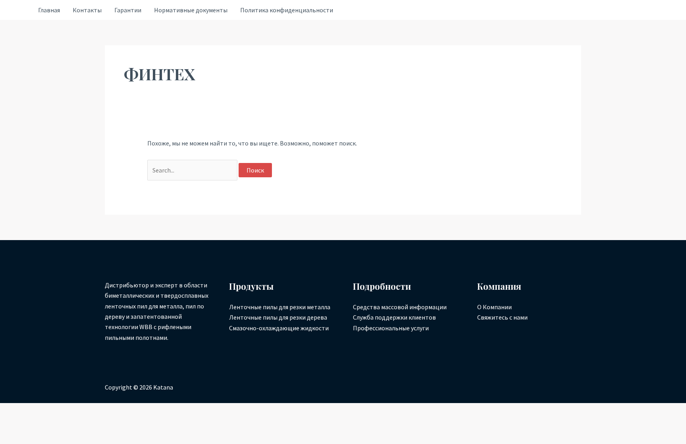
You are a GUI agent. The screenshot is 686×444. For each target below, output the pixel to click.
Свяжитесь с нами (502, 317)
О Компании (494, 307)
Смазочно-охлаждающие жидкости (279, 328)
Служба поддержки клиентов (394, 317)
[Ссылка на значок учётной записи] (19, 10)
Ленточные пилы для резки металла (279, 307)
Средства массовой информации (400, 307)
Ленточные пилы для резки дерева (278, 317)
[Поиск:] (193, 170)
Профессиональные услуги (391, 328)
